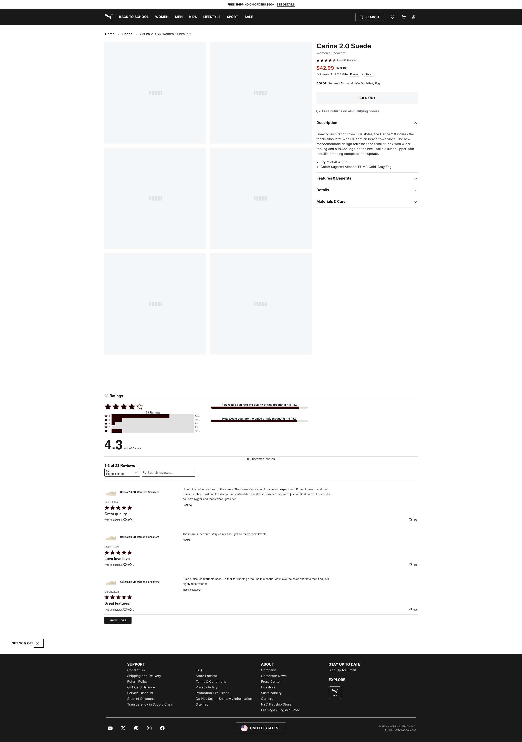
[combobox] (122, 472)
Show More (118, 620)
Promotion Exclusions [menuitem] (212, 693)
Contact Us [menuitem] (136, 670)
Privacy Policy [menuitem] (207, 687)
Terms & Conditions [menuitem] (211, 681)
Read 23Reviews (347, 60)
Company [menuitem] (268, 670)
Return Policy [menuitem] (137, 681)
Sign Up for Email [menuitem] (342, 670)
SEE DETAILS (286, 4)
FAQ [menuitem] (199, 670)
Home (110, 34)
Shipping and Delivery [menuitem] (144, 676)
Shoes (127, 34)
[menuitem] (134, 17)
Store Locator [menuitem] (206, 676)
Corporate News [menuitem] (273, 676)
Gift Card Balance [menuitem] (141, 687)
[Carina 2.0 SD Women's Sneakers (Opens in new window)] (110, 493)
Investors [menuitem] (268, 687)
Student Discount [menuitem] (140, 699)
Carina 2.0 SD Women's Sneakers (139, 492)
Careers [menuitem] (267, 699)
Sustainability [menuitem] (271, 693)
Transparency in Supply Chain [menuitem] (150, 704)
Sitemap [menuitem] (202, 704)
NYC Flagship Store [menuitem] (276, 704)
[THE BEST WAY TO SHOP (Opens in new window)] (335, 692)
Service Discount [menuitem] (140, 693)
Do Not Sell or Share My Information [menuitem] (224, 699)
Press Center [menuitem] (271, 681)
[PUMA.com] (107, 17)
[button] (152, 416)
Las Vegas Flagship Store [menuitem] (280, 710)
